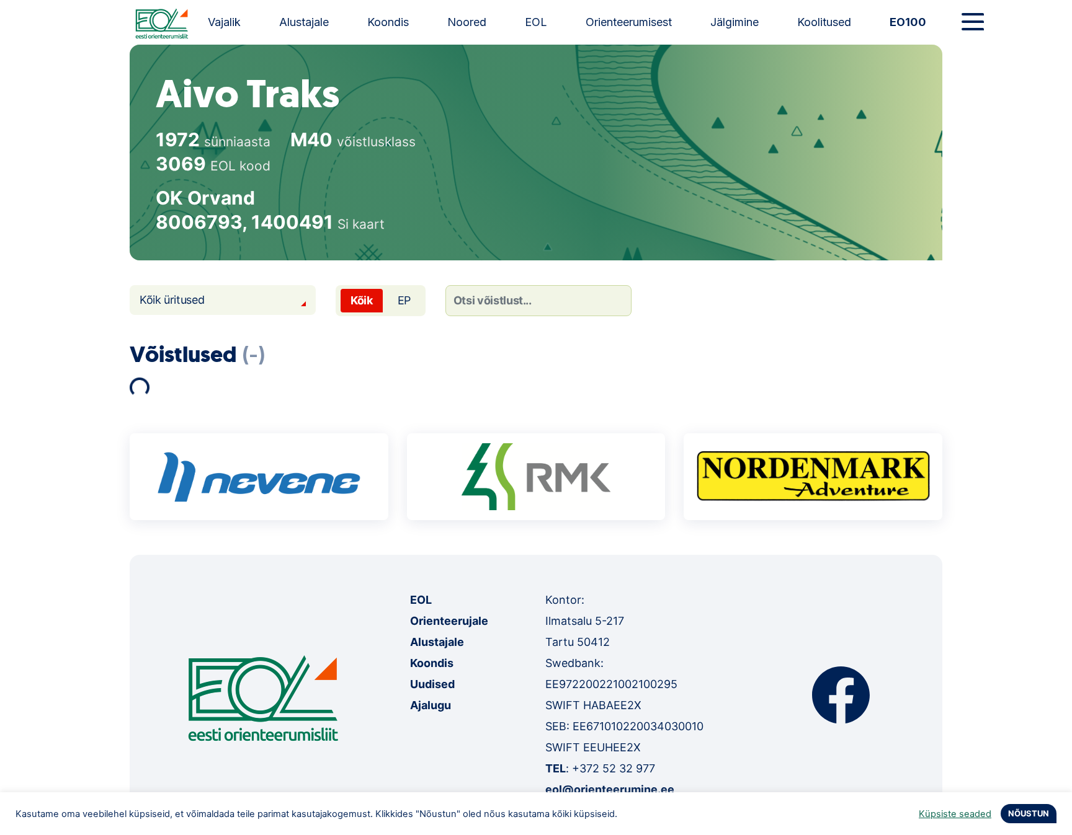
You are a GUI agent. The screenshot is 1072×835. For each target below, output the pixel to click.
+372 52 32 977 (613, 768)
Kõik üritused (172, 299)
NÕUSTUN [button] (1028, 813)
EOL (536, 22)
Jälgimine (734, 22)
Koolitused (824, 22)
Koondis (388, 22)
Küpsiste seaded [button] (955, 814)
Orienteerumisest (629, 22)
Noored (466, 22)
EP (404, 300)
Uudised (432, 684)
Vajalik (224, 22)
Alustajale (304, 22)
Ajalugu (430, 705)
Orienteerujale (449, 620)
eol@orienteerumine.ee (609, 789)
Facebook (841, 694)
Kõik (362, 300)
